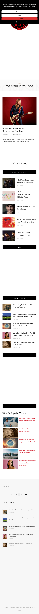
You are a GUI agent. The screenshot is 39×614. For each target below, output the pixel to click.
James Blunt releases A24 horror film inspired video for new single (27, 420)
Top (20, 610)
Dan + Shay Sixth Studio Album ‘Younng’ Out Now (21, 510)
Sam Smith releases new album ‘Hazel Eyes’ (20, 543)
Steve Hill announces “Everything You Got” (13, 129)
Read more (6, 146)
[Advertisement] (19, 54)
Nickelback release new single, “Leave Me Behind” (22, 526)
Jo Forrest (17, 134)
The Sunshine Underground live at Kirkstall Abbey (24, 194)
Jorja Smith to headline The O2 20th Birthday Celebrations (27, 463)
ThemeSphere (30, 607)
